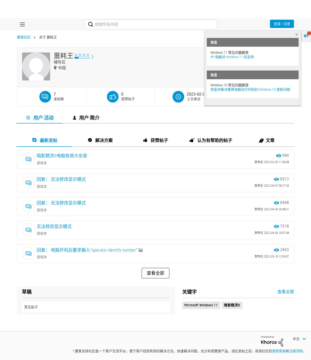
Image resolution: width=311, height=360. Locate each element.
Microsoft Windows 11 (201, 305)
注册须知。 (297, 351)
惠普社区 (24, 37)
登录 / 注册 (282, 24)
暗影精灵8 (232, 305)
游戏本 (42, 163)
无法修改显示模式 (54, 226)
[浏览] (21, 24)
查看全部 (155, 273)
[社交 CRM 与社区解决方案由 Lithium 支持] (272, 341)
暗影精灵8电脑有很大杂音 (62, 155)
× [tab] (297, 34)
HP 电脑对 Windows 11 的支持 (232, 57)
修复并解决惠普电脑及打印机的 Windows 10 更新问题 (250, 89)
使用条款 (279, 351)
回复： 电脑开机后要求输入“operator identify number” (87, 250)
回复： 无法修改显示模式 (61, 179)
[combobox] (151, 24)
